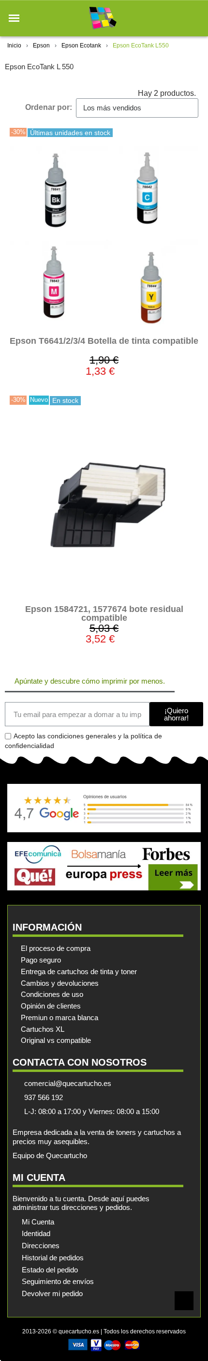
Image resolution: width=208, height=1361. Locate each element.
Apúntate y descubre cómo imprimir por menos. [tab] (90, 681)
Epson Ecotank (81, 45)
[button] (14, 18)
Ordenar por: (48, 107)
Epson (41, 45)
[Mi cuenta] (178, 18)
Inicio (14, 45)
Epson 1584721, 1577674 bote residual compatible (104, 613)
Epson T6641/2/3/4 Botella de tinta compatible (104, 341)
